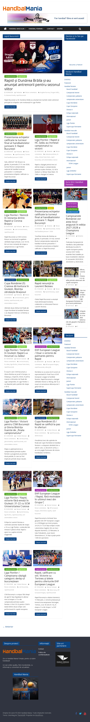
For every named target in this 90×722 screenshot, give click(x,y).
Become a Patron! (75, 65)
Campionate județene (74, 96)
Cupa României (10, 280)
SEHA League (73, 163)
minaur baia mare (44, 157)
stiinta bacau (39, 436)
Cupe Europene (41, 347)
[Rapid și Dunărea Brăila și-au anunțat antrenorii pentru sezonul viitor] (32, 41)
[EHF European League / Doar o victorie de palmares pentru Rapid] (47, 329)
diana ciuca (53, 590)
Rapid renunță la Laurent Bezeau (44, 285)
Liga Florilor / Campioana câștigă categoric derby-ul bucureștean (15, 577)
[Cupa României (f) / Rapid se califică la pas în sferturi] (47, 400)
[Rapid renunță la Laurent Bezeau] (47, 262)
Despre (60, 29)
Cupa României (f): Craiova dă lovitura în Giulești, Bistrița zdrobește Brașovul (16, 288)
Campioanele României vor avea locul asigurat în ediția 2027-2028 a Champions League (76, 224)
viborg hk (48, 367)
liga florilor (13, 364)
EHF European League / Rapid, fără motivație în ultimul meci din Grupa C (47, 498)
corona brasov (19, 298)
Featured (67, 83)
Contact (50, 29)
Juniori (20, 134)
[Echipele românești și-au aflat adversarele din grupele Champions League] (71, 310)
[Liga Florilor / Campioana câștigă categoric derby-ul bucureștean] (17, 551)
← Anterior (8, 626)
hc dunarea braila (9, 95)
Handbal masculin (16, 29)
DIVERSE (67, 79)
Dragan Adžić (55, 92)
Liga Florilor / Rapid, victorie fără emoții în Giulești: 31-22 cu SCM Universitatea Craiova (17, 502)
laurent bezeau (50, 292)
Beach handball (72, 89)
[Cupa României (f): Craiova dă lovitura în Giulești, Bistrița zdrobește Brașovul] (17, 262)
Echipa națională (72, 113)
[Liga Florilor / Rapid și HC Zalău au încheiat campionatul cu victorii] (47, 116)
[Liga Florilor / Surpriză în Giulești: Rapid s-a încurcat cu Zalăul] (17, 329)
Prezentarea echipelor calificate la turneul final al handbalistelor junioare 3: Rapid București (17, 142)
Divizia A (70, 110)
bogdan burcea (45, 92)
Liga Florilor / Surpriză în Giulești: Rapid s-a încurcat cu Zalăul (16, 352)
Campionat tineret (73, 93)
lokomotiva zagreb (46, 511)
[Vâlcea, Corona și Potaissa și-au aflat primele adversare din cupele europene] (71, 269)
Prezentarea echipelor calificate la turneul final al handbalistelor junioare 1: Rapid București (47, 217)
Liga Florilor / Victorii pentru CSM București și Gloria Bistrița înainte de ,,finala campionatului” (16, 427)
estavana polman (50, 154)
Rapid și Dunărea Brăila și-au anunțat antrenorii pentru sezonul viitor (32, 84)
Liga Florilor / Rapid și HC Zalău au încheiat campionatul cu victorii (47, 144)
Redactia (19, 92)
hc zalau (6, 364)
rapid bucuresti (21, 95)
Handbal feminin (36, 29)
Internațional (71, 116)
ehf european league (51, 364)
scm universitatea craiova (49, 160)
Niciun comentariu (31, 92)
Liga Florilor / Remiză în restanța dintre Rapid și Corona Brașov (16, 219)
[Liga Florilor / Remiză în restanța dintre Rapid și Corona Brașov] (17, 190)
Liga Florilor (22, 76)
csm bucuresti (23, 439)
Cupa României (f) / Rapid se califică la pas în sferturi (47, 424)
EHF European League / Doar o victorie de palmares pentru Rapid (47, 354)
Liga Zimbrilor (71, 171)
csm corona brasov (21, 229)
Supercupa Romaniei (74, 127)
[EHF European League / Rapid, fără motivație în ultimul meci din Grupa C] (47, 472)
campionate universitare (75, 99)
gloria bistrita (8, 441)
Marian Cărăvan (21, 359)
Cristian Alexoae (21, 436)
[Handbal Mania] (5, 28)
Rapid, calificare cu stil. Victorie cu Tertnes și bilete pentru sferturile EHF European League (47, 578)
